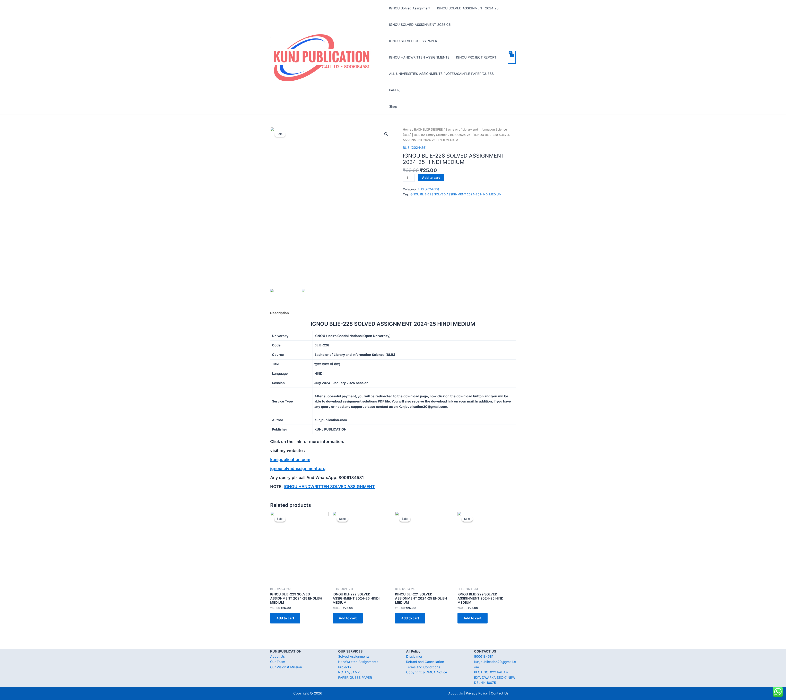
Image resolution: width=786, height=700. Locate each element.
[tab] (279, 313)
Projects (344, 667)
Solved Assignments (353, 656)
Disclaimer (414, 656)
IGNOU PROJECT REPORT (476, 57)
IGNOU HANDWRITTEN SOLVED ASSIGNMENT (329, 486)
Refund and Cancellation (425, 662)
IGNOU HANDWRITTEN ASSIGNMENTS (419, 57)
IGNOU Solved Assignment (409, 8)
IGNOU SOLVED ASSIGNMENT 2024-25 (468, 8)
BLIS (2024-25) (461, 135)
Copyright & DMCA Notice (426, 672)
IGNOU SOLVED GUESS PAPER (413, 41)
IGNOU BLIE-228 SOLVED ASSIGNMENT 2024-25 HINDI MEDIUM (455, 194)
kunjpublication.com (290, 459)
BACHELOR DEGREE (428, 129)
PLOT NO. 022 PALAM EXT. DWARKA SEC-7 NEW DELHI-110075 (494, 677)
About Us (277, 656)
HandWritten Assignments (358, 662)
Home (407, 129)
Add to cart (431, 178)
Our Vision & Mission (286, 667)
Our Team (277, 662)
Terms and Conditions (423, 667)
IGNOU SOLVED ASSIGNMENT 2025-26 (420, 25)
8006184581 (483, 656)
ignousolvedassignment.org (298, 468)
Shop (393, 106)
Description (279, 313)
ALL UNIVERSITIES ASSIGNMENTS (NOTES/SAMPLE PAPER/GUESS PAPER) (441, 82)
